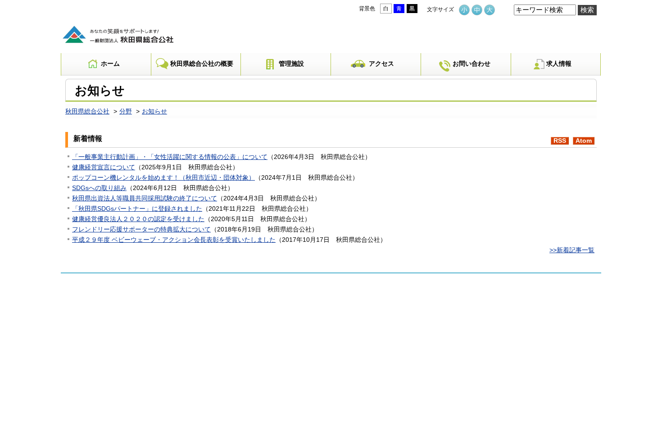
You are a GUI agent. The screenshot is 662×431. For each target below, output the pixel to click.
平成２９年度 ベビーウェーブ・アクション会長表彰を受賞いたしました (174, 239)
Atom (584, 140)
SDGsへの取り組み (99, 188)
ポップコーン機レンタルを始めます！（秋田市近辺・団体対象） (163, 177)
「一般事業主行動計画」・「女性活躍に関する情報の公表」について (170, 157)
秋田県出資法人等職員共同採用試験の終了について (144, 198)
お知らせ (154, 111)
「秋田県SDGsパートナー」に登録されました (137, 208)
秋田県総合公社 (87, 111)
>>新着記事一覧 (571, 250)
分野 (125, 111)
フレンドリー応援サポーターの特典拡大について (141, 229)
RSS (559, 140)
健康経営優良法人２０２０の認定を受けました (138, 219)
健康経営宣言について (103, 167)
